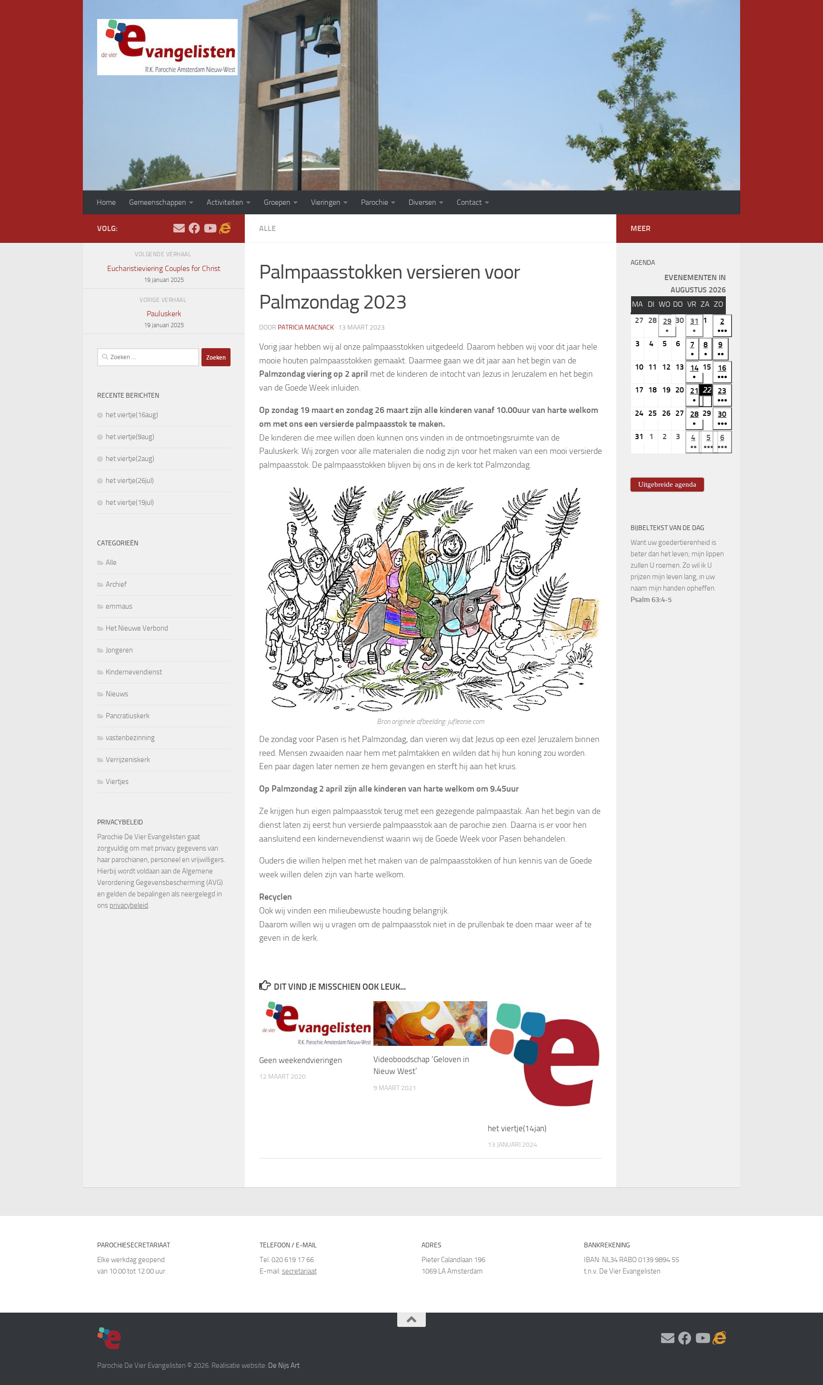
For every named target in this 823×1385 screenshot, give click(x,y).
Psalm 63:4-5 (651, 599)
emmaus (119, 606)
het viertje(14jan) (517, 1128)
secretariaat (299, 1271)
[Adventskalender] (225, 228)
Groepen (277, 202)
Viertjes (117, 781)
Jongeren (119, 650)
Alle (267, 228)
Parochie (374, 202)
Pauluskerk (164, 319)
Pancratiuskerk (128, 716)
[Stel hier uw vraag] (179, 228)
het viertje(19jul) (130, 502)
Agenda (643, 263)
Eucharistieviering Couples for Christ (164, 273)
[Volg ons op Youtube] (209, 228)
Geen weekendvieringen (300, 1060)
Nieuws (117, 694)
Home (106, 202)
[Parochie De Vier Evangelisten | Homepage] (167, 47)
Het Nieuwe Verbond (137, 628)
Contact (469, 202)
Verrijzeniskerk (128, 759)
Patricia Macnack (306, 327)
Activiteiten (225, 202)
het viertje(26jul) (130, 480)
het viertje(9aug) (130, 436)
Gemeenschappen (157, 202)
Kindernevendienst (134, 672)
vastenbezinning (130, 737)
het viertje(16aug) (132, 415)
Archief (116, 584)
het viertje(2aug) (130, 458)
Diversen (422, 202)
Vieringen (326, 202)
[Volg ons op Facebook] (194, 228)
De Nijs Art (284, 1365)
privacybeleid (129, 905)
